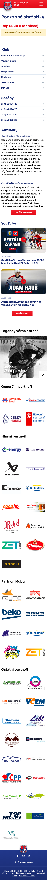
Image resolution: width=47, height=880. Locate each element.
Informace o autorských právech (31, 873)
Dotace (5, 87)
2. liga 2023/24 (9, 114)
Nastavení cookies (27, 875)
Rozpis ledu (7, 71)
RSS (15, 875)
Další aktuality (23, 212)
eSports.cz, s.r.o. (9, 873)
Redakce (6, 77)
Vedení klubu (8, 61)
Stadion (5, 66)
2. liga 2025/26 (9, 103)
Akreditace (7, 82)
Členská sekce (25, 862)
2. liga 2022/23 (9, 120)
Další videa (22, 313)
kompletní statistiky (30, 40)
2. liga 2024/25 (9, 109)
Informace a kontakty (13, 55)
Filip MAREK (11, 26)
